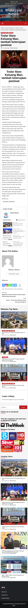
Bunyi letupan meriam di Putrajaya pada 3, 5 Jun (18, 224)
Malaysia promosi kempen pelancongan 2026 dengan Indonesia (13, 294)
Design (22, 603)
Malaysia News (13, 12)
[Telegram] (15, 284)
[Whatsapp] (9, 284)
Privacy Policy (13, 3)
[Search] (25, 23)
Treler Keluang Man (18, 289)
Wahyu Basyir (14, 48)
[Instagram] (6, 284)
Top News (11, 330)
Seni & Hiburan (4, 32)
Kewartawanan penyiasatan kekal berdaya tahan (19, 237)
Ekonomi (4, 571)
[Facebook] (3, 284)
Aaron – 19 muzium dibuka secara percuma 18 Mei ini (16, 300)
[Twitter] (12, 284)
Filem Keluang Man (9, 289)
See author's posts (14, 274)
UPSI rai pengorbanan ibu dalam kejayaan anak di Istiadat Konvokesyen (18, 244)
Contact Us (20, 3)
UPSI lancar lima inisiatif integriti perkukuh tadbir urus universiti (19, 231)
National (11, 32)
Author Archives (21, 220)
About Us (7, 3)
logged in (11, 399)
